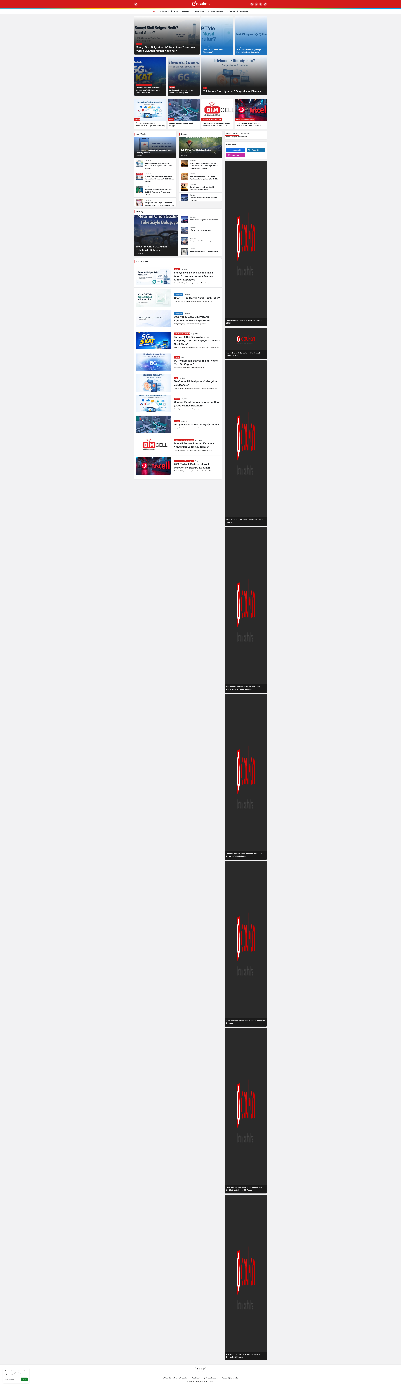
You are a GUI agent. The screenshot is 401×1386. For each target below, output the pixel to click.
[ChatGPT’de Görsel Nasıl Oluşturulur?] (217, 35)
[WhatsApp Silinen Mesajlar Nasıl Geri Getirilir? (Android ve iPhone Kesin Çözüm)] (155, 190)
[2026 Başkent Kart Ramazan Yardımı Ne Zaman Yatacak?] (246, 443)
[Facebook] (197, 1369)
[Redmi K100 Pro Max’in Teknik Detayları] (200, 250)
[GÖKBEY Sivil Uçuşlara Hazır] (200, 230)
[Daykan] (200, 4)
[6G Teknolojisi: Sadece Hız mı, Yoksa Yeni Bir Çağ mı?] (184, 76)
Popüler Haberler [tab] (232, 133)
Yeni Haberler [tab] (245, 133)
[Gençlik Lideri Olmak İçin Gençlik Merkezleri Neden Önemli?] (200, 187)
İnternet (177, 357)
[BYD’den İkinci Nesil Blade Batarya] (184, 112)
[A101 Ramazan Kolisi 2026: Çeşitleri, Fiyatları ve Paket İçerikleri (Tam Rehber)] (200, 176)
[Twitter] (203, 1369)
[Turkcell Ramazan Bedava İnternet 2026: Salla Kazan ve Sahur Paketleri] (246, 777)
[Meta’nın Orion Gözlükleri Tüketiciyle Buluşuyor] (151, 114)
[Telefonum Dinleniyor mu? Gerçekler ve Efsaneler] (234, 76)
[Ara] (252, 4)
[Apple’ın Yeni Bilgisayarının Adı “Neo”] (200, 220)
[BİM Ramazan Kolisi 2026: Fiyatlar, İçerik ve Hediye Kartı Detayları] (246, 1277)
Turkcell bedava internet (182, 333)
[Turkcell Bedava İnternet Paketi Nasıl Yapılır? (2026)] (246, 243)
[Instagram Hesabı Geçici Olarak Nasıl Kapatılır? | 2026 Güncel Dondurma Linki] (155, 202)
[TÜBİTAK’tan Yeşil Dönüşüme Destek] (218, 114)
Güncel (177, 269)
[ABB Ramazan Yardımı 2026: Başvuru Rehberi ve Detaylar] (246, 944)
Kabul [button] (24, 1379)
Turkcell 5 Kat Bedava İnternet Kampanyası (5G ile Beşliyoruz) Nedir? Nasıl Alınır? (197, 340)
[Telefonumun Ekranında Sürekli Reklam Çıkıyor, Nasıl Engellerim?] (155, 147)
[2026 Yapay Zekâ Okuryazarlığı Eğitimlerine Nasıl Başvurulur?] (251, 35)
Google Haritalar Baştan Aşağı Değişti (196, 424)
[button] (256, 4)
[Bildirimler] (265, 4)
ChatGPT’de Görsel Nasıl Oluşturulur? (197, 298)
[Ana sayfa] (154, 11)
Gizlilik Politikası (9, 1379)
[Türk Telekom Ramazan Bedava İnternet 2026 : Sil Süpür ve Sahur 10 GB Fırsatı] (246, 1110)
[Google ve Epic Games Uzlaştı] (200, 241)
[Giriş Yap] (260, 4)
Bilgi (176, 378)
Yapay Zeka (178, 294)
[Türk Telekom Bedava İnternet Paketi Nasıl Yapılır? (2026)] (246, 343)
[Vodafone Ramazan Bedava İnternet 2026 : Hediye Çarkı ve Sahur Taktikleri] (246, 610)
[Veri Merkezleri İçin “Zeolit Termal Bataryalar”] (251, 114)
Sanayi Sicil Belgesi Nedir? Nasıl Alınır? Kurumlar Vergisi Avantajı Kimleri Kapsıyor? (193, 276)
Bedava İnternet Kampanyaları (184, 440)
